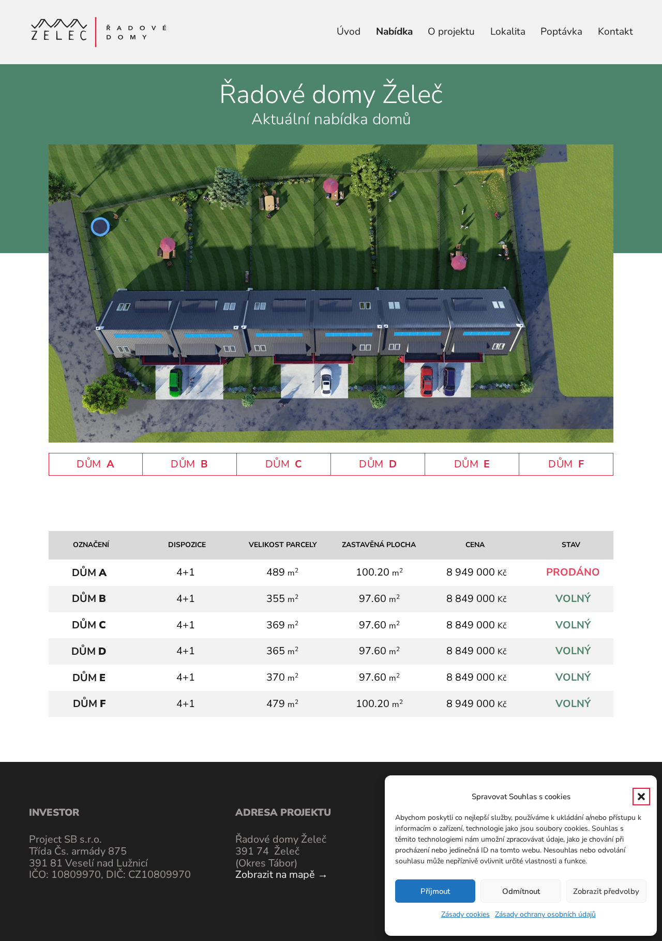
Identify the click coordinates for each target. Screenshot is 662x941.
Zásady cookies (465, 914)
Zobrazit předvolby (606, 891)
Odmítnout (521, 891)
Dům (89, 573)
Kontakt (615, 31)
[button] (641, 796)
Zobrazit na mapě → (281, 874)
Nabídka (394, 31)
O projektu (451, 31)
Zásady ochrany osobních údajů (545, 914)
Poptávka (561, 31)
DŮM (95, 464)
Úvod (348, 31)
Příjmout (435, 891)
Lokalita (507, 31)
